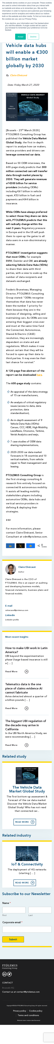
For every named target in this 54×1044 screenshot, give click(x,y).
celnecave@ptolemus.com (16, 610)
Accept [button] (20, 36)
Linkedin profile (12, 620)
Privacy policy (19, 1010)
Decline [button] (33, 36)
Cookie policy (35, 1010)
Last (30, 915)
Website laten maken (24, 1020)
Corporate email (12, 922)
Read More (11, 671)
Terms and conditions (28, 1015)
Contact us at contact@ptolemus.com (21, 991)
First (4, 915)
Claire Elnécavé (18, 75)
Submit (13, 939)
